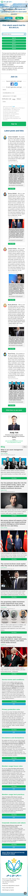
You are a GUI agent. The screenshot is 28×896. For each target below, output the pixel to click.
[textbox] (14, 34)
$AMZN (14, 48)
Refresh (19, 99)
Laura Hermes (4, 567)
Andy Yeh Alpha (4, 453)
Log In (8, 18)
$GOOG (14, 46)
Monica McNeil (4, 527)
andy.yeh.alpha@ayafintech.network (14, 441)
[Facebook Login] (12, 84)
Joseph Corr (3, 644)
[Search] (24, 34)
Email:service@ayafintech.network (10, 885)
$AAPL (14, 40)
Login (13, 106)
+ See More (11, 188)
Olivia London (4, 607)
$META (14, 38)
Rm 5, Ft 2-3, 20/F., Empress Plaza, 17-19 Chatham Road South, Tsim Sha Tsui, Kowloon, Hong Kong (11, 881)
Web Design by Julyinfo (8, 890)
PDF (14, 704)
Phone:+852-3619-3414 (8, 887)
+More (24, 446)
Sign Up (19, 18)
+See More (14, 478)
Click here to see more (14, 410)
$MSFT (14, 43)
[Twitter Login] (16, 84)
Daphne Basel (4, 490)
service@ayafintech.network (14, 442)
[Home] (6, 1)
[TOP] (25, 893)
